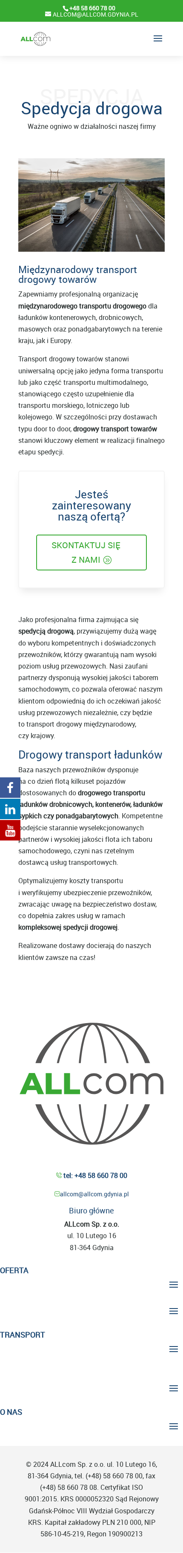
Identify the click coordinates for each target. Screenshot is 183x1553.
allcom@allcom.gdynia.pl (94, 1194)
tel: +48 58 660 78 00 (94, 1175)
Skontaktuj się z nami (85, 552)
